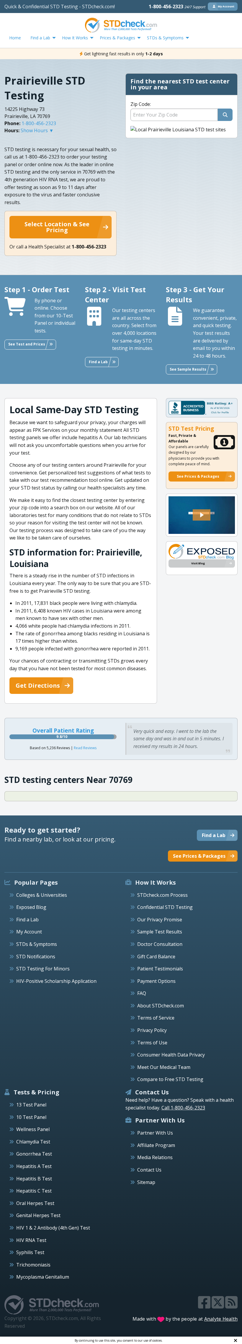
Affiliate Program (156, 1145)
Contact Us (149, 1170)
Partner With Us (155, 1133)
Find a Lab (27, 919)
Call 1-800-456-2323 (183, 1107)
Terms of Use (152, 1042)
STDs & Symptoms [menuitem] (165, 38)
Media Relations (155, 1157)
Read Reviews (85, 747)
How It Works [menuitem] (75, 38)
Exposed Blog (31, 907)
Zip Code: (140, 104)
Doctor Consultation (159, 944)
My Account (29, 931)
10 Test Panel (31, 1117)
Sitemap (146, 1182)
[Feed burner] (231, 1306)
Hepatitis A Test (34, 1166)
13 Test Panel (31, 1104)
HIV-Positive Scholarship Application (56, 981)
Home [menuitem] (15, 38)
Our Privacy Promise (159, 919)
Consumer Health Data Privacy (171, 1054)
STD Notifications (35, 956)
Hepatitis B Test (34, 1178)
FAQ (141, 993)
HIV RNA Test (31, 1240)
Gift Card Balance (156, 956)
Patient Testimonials (160, 968)
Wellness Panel (33, 1129)
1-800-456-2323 (177, 6)
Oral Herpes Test (35, 1203)
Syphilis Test (30, 1252)
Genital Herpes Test (38, 1215)
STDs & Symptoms (36, 944)
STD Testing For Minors (43, 968)
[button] (201, 515)
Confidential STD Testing (165, 907)
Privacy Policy (152, 1030)
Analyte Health (221, 1319)
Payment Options (156, 981)
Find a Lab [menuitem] (40, 38)
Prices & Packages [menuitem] (117, 38)
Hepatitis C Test (34, 1191)
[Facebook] (205, 1306)
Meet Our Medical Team (163, 1067)
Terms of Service (155, 1018)
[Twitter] (218, 1306)
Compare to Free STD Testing (170, 1079)
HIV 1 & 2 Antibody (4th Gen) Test (53, 1228)
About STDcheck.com (160, 1005)
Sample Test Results (159, 931)
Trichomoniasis (33, 1264)
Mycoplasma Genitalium (42, 1277)
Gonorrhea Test (34, 1154)
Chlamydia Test (33, 1141)
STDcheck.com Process (162, 895)
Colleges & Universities (41, 895)
